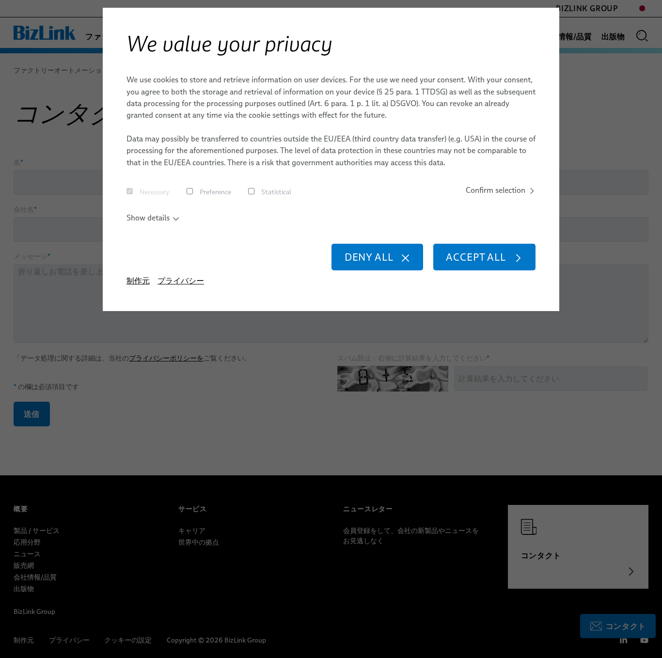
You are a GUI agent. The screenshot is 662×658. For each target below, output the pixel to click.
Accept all (475, 257)
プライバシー (181, 280)
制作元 (138, 280)
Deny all (369, 257)
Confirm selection (495, 190)
